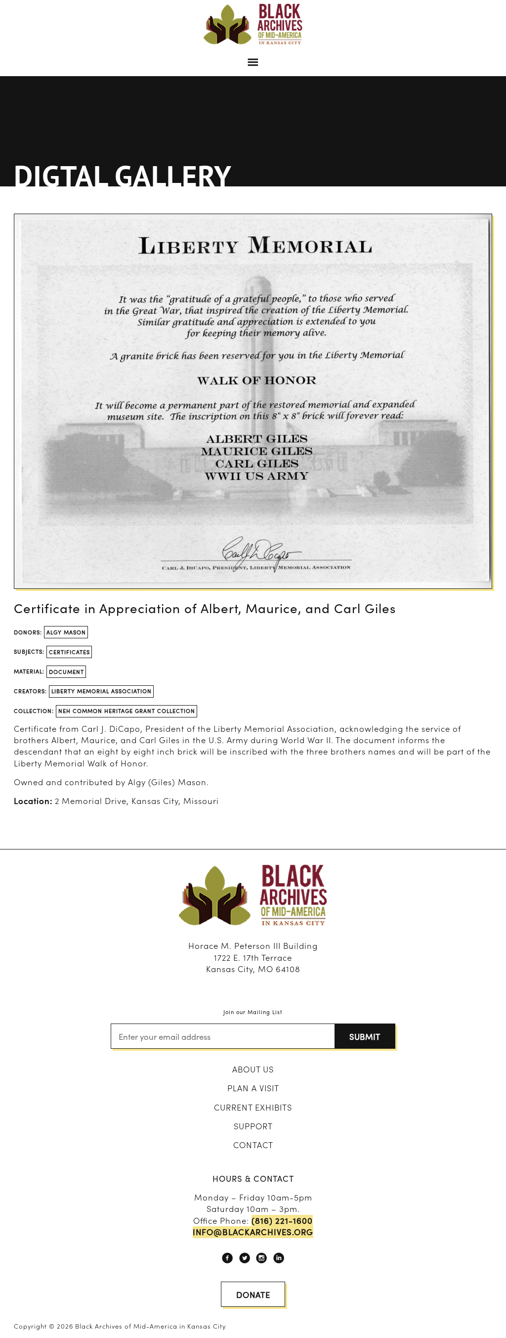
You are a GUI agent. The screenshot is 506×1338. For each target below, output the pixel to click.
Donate (253, 1294)
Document (66, 671)
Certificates (69, 652)
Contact (253, 1145)
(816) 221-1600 (282, 1220)
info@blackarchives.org (253, 1232)
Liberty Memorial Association (101, 691)
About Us (253, 1069)
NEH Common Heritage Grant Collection (126, 710)
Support (253, 1126)
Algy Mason (66, 632)
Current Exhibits (253, 1107)
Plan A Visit (253, 1088)
